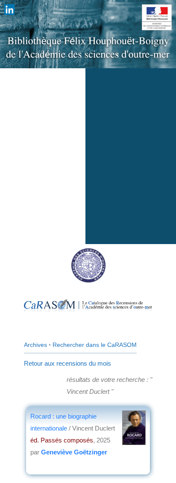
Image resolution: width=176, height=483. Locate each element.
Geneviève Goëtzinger (74, 452)
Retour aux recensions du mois (67, 363)
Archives (35, 344)
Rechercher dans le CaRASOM (95, 344)
